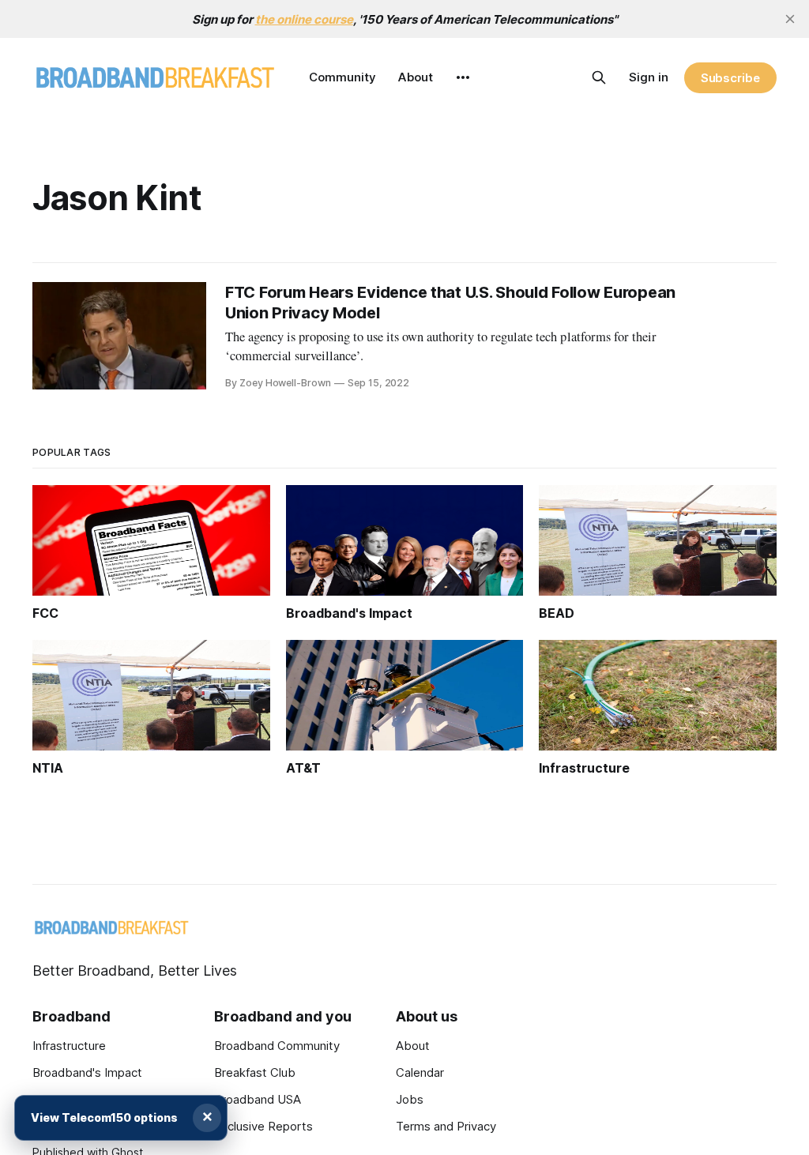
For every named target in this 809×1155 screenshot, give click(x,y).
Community (342, 77)
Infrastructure (69, 1045)
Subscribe (730, 77)
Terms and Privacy (446, 1126)
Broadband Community (277, 1045)
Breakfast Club (254, 1072)
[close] (790, 19)
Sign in (648, 77)
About (415, 77)
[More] (463, 77)
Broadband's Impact (87, 1072)
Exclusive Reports (263, 1126)
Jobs (409, 1099)
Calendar (420, 1072)
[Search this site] (598, 77)
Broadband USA (257, 1099)
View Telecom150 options (104, 1117)
